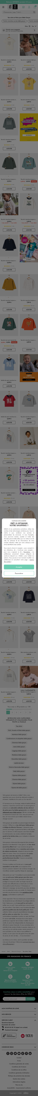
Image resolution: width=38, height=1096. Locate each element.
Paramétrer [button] (27, 552)
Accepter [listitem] (19, 567)
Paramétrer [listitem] (19, 573)
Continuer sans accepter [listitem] (19, 520)
